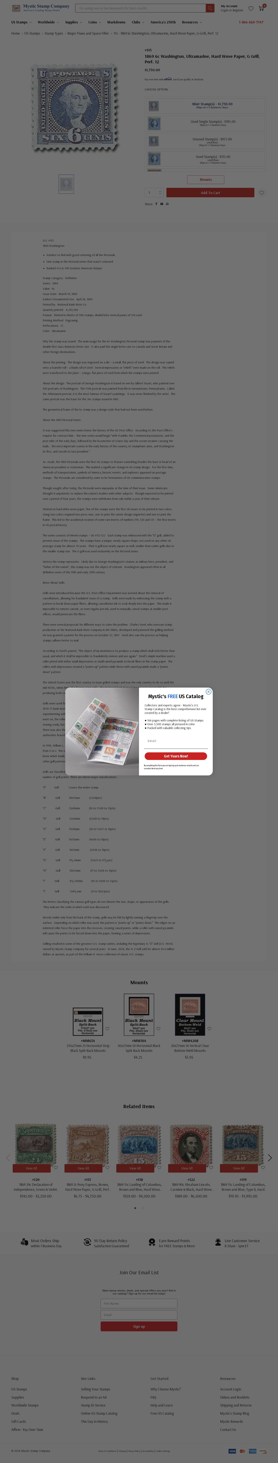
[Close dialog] (208, 691)
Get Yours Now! (176, 756)
